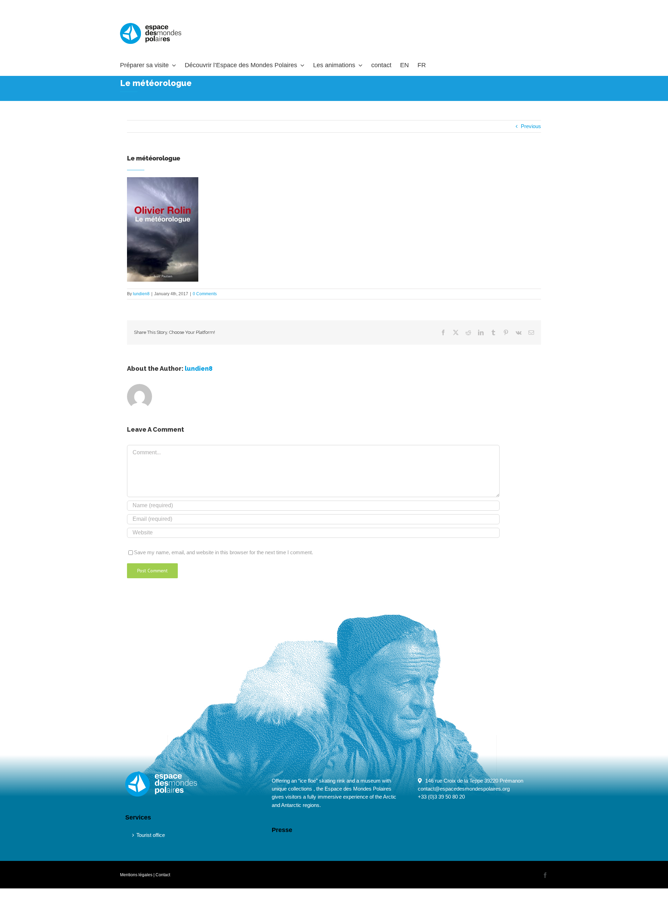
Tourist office (150, 835)
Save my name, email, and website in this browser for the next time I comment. (223, 552)
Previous (531, 126)
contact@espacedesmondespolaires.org (464, 789)
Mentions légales (136, 874)
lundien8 (141, 293)
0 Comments (205, 293)
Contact (163, 874)
